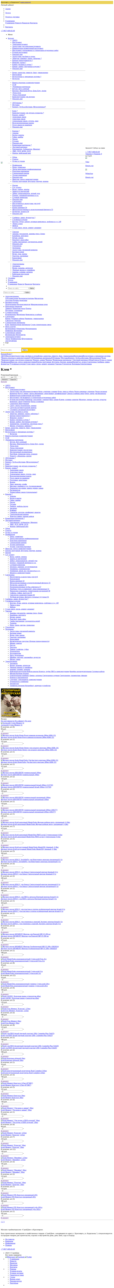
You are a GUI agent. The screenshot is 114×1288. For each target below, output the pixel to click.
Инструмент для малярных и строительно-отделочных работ (35, 50)
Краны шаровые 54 (19, 207)
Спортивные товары (13, 333)
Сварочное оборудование (19, 404)
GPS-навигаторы (11, 298)
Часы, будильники (17, 655)
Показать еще (17, 54)
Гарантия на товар (17, 1275)
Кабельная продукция (20, 274)
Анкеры (15, 133)
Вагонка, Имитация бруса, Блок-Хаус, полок (29, 91)
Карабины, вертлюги (20, 236)
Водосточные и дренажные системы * (26, 77)
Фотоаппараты (31, 329)
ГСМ (14, 85)
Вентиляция (17, 75)
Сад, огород (16, 187)
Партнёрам (14, 1283)
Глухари (15, 141)
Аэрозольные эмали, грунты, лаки (25, 121)
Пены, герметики (19, 167)
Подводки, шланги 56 (20, 212)
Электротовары (18, 264)
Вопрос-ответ (15, 1279)
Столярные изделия (19, 220)
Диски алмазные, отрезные (84, 391)
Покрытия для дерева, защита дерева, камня (26, 488)
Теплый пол (14, 684)
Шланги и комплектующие (20, 573)
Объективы (20, 329)
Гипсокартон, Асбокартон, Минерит (26, 149)
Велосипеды (20, 335)
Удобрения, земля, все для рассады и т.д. (25, 571)
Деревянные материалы (21, 87)
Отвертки (26, 402)
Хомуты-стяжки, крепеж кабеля (22, 516)
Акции (8, 9)
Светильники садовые (51, 675)
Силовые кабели (98, 671)
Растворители (15, 490)
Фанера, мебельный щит (21, 153)
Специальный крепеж (20, 173)
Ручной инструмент (19, 52)
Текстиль (13, 647)
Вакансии (26, 23)
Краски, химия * (18, 115)
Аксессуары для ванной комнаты (25, 250)
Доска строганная (19, 95)
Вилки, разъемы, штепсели (22, 268)
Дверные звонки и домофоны (23, 270)
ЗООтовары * (17, 103)
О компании (10, 21)
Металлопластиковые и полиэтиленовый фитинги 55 (32, 209)
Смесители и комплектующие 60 (22, 595)
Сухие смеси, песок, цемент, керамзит (26, 228)
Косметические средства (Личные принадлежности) (29, 641)
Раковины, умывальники (34, 318)
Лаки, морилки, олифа (18, 484)
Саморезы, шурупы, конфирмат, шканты (25, 512)
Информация (10, 1243)
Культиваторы (10, 314)
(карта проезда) (25, 2)
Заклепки (13, 508)
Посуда (12, 645)
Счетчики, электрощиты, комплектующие (26, 679)
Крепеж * (16, 131)
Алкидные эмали (18, 119)
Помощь (8, 1245)
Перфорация (17, 165)
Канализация (17, 205)
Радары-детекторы (20, 300)
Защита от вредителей (20, 191)
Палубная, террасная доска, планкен (23, 454)
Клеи (7, 325)
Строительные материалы (15, 323)
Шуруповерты (26, 339)
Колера (12, 482)
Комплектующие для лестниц (23, 97)
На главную (9, 1239)
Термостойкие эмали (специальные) (23, 492)
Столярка (11, 278)
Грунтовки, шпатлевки (18, 480)
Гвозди (15, 139)
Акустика (9, 300)
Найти (32, 288)
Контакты (34, 23)
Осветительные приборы (19, 675)
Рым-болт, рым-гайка (20, 240)
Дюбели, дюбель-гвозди (19, 506)
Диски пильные (101, 391)
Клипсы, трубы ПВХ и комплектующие (54, 671)
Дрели (7, 339)
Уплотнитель (15, 651)
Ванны (8, 318)
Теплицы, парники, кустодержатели (23, 567)
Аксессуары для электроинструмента (26, 46)
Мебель (15, 226)
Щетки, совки (15, 659)
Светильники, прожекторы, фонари (73, 675)
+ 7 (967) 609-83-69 (92, 152)
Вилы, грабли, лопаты (20, 189)
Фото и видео (10, 327)
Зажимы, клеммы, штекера (22, 272)
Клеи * (15, 111)
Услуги (8, 13)
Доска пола (16, 93)
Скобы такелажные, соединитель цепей (27, 242)
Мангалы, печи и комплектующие (25, 179)
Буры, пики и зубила (66, 391)
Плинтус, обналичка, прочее (21, 456)
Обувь (14, 157)
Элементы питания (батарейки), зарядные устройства (30, 686)
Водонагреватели (23, 304)
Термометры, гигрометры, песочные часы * (26, 424)
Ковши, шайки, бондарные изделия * (26, 66)
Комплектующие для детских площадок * (28, 113)
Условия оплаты (16, 1271)
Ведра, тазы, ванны (19, 254)
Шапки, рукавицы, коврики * (21, 426)
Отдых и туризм (18, 161)
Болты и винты (18, 135)
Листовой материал (19, 147)
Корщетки (13, 393)
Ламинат (8, 308)
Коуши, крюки (17, 238)
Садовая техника (11, 312)
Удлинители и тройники (19, 681)
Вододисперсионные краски (23, 123)
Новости (18, 23)
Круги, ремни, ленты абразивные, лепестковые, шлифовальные (42, 393)
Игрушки (15, 105)
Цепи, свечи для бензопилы (95, 393)
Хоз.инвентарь (15, 653)
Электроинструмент (20, 44)
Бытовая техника (11, 302)
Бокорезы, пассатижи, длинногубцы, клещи (42, 399)
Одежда (15, 159)
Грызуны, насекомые (20, 256)
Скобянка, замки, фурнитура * (23, 218)
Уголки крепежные (19, 175)
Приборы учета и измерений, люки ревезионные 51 (29, 589)
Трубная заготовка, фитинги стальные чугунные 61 (29, 597)
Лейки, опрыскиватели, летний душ (26, 193)
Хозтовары (16, 248)
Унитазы (17, 320)
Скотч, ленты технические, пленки (23, 406)
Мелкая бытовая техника (19, 673)
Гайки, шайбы (17, 137)
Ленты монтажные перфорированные (26, 169)
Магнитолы (38, 298)
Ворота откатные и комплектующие (26, 83)
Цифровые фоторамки (13, 331)
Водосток (16, 79)
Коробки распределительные (81, 671)
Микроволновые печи (39, 304)
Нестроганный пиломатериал (21, 452)
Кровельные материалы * (22, 145)
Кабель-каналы (33, 671)
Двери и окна (17, 224)
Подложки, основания (13, 310)
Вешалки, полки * (19, 62)
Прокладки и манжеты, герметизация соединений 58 (30, 591)
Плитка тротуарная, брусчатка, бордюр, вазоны (30, 181)
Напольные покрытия (13, 306)
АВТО (14, 40)
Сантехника (16, 201)
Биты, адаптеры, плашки (48, 391)
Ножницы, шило (16, 402)
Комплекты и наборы (34, 314)
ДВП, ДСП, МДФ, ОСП (21, 151)
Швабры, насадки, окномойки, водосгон (25, 657)
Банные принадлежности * (22, 60)
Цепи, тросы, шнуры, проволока (22, 625)
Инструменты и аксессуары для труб (26, 203)
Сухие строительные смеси (41, 325)
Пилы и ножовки (37, 402)
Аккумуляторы (11, 341)
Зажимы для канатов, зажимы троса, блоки (28, 234)
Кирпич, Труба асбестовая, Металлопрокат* (29, 107)
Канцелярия (16, 258)
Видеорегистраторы (26, 298)
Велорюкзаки (10, 335)
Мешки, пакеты (16, 643)
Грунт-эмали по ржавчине (22, 125)
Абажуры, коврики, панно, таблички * (27, 58)
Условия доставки (16, 1273)
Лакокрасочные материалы (20, 325)
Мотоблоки (20, 314)
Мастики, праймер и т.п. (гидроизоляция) (25, 486)
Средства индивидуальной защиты (23, 408)
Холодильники (11, 304)
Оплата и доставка (12, 17)
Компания (9, 1241)
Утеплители (16, 246)
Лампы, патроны (36, 675)
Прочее (15, 185)
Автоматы (16, 266)
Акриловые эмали (19, 117)
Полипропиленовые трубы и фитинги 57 (25, 587)
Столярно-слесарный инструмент (22, 410)
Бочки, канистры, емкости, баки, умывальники (30, 73)
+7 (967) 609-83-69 (8, 31)
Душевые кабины (17, 318)
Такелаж (15, 232)
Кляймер (13, 510)
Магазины (14, 1265)
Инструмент (17, 42)
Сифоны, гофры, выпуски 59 (21, 593)
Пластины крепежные (20, 171)
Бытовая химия (18, 252)
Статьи (12, 1277)
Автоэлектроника (12, 296)
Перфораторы (16, 339)
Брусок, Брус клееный (20, 89)
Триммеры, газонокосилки (20, 569)
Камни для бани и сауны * (22, 64)
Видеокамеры (10, 329)
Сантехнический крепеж (19, 514)
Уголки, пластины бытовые (20, 547)
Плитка (28, 308)
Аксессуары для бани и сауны (23, 56)
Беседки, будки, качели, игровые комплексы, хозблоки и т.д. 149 (36, 222)
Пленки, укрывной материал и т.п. (25, 195)
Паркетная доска (18, 308)
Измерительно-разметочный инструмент (27, 48)
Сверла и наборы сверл (75, 393)
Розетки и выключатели (19, 677)
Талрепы (13, 623)
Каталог (11, 38)
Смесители (9, 320)
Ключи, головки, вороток (68, 399)
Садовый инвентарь (20, 197)
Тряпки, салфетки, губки (19, 649)
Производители (16, 1281)
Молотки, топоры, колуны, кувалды (92, 399)
